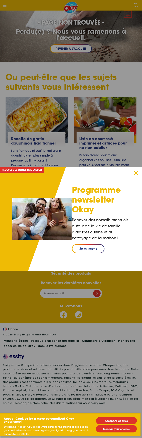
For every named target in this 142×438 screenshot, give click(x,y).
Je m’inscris (88, 248)
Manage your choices (116, 428)
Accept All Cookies (116, 420)
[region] (70, 425)
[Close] (136, 173)
